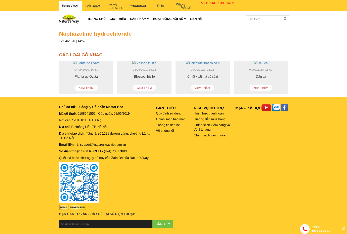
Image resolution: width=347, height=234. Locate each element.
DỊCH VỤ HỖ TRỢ (209, 108)
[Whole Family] (183, 6)
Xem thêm (86, 87)
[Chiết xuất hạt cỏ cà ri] (203, 63)
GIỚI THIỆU (166, 108)
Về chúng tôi (165, 130)
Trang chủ (96, 19)
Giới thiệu (118, 19)
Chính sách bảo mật (170, 119)
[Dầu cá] (261, 63)
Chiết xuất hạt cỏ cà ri (202, 76)
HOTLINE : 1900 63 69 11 (219, 3)
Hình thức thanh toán (209, 113)
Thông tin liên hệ (168, 125)
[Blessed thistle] (144, 63)
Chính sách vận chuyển (210, 135)
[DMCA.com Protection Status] (72, 207)
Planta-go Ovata (86, 76)
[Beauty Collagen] (115, 6)
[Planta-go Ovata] (86, 63)
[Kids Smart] (93, 6)
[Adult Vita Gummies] (138, 6)
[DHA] (161, 6)
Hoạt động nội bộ (168, 19)
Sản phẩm (138, 19)
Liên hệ (196, 19)
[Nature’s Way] (70, 6)
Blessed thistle (144, 76)
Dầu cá (261, 76)
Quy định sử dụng (169, 113)
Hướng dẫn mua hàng (210, 119)
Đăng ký (162, 224)
